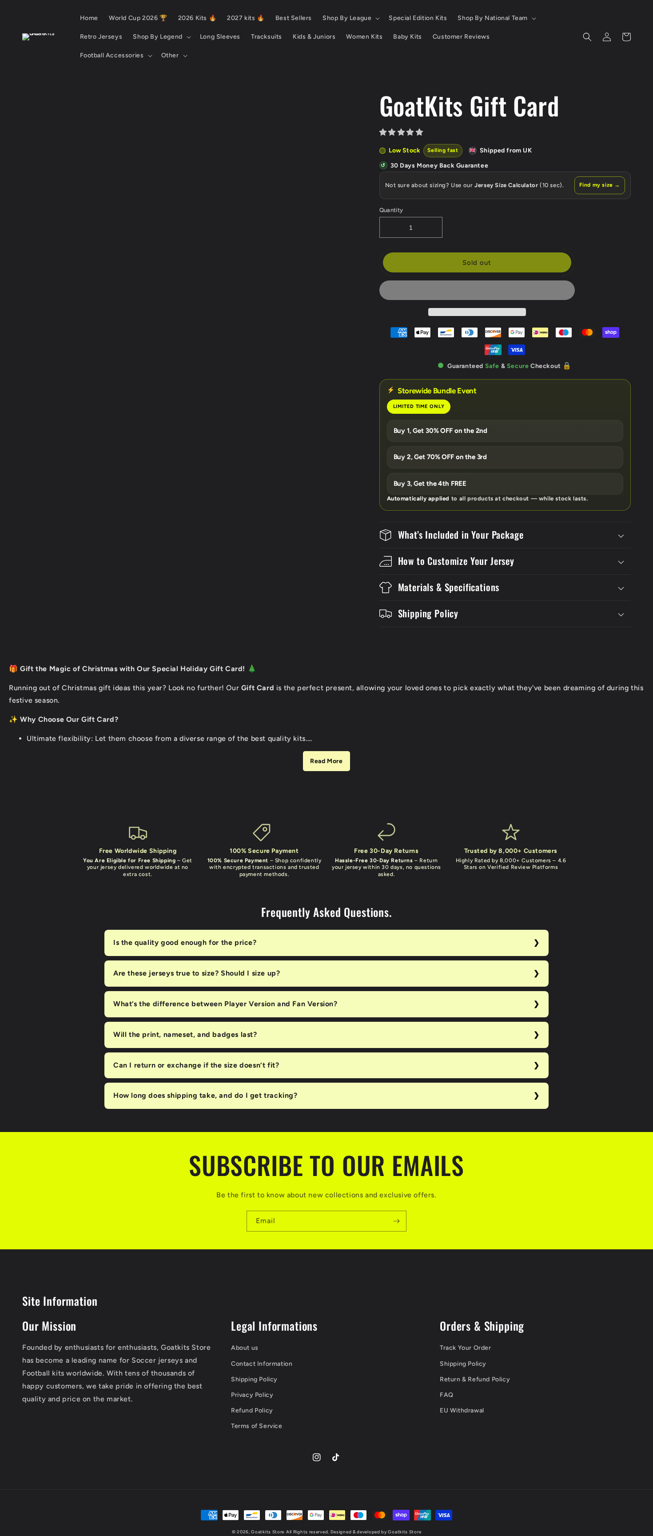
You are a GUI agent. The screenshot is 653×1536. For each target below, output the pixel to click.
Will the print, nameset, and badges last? (185, 1034)
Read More (326, 761)
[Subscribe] (396, 1221)
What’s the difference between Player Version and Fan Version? (225, 1004)
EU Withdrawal (462, 1410)
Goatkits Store (267, 1532)
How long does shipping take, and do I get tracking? (205, 1095)
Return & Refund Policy (475, 1379)
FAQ (447, 1395)
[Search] (587, 37)
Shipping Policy (254, 1379)
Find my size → (599, 185)
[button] (402, 132)
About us (245, 1348)
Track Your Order (465, 1348)
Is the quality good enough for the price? (185, 942)
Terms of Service (257, 1426)
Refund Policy (252, 1410)
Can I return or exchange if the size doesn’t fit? (196, 1065)
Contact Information (261, 1364)
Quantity (391, 210)
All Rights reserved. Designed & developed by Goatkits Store (353, 1532)
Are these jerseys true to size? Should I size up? (196, 973)
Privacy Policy (252, 1395)
